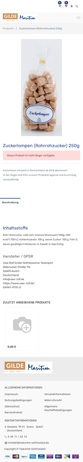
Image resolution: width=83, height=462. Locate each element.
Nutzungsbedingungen (18, 400)
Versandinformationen (57, 394)
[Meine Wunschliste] (66, 6)
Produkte (8, 28)
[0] (59, 6)
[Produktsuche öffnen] (77, 7)
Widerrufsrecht (53, 400)
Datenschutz (12, 406)
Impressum (11, 394)
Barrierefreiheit (13, 412)
